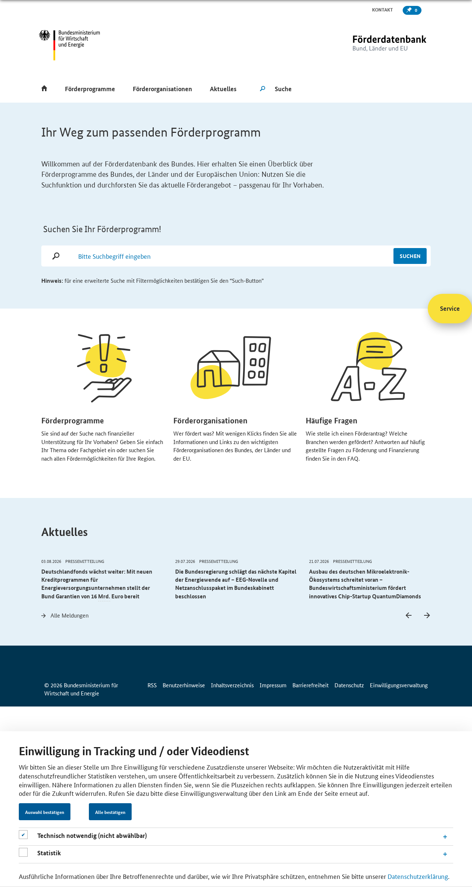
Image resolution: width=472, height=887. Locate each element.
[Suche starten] (262, 89)
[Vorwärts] (427, 615)
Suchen (410, 255)
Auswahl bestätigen (44, 812)
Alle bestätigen (110, 812)
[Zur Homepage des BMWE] (69, 45)
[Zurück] (408, 615)
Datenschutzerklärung (418, 875)
